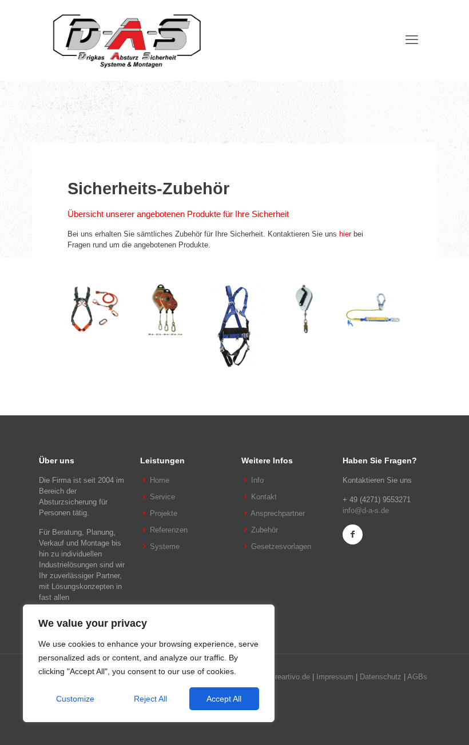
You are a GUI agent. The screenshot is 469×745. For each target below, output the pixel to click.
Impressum (334, 676)
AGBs (417, 676)
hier (345, 234)
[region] (149, 663)
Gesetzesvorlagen (281, 546)
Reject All (150, 698)
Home (159, 480)
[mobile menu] (412, 40)
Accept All (223, 698)
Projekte (163, 513)
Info (257, 480)
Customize (75, 698)
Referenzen (169, 530)
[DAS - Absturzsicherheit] (127, 40)
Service (162, 496)
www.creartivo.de (282, 676)
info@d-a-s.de (366, 510)
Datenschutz (381, 676)
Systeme (165, 546)
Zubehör (264, 530)
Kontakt (264, 496)
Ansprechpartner (278, 513)
